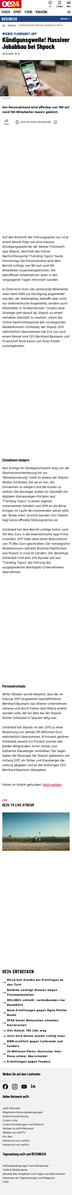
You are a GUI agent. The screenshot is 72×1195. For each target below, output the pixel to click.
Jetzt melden (52, 785)
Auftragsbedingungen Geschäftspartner (26, 1166)
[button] (36, 832)
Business (9, 19)
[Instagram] (14, 1086)
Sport (17, 12)
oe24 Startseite (11, 1108)
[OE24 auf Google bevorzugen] (55, 122)
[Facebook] (5, 1086)
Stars (28, 12)
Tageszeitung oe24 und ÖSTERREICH (24, 1154)
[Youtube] (24, 1086)
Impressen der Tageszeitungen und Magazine (29, 1178)
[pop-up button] (59, 845)
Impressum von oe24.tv (16, 1145)
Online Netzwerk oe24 (16, 1096)
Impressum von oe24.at (16, 1141)
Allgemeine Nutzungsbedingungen (23, 1112)
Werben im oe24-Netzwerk (18, 1128)
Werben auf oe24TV (14, 1133)
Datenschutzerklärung (15, 1116)
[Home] (3, 25)
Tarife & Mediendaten (15, 1170)
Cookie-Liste (10, 1120)
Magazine (42, 12)
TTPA (6, 1182)
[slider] (20, 845)
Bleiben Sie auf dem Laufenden (21, 1074)
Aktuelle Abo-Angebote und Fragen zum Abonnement (34, 1174)
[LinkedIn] (33, 1086)
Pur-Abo (7, 1137)
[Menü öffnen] (68, 12)
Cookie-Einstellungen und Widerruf (23, 1124)
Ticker (5, 12)
